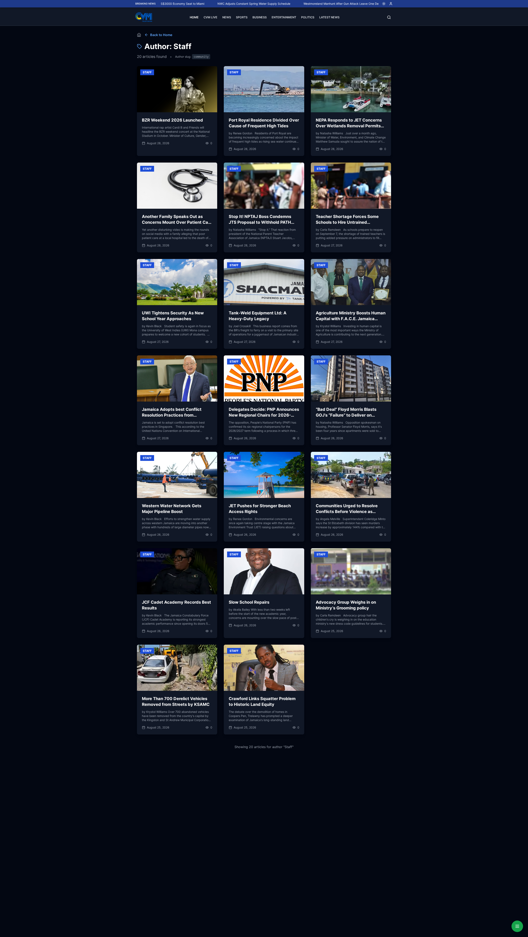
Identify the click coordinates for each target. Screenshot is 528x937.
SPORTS (242, 17)
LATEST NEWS (329, 17)
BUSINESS (259, 17)
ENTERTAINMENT (284, 17)
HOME (194, 17)
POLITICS (307, 17)
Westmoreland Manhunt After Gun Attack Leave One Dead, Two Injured (313, 3)
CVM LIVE (210, 17)
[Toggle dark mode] (382, 4)
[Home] (139, 35)
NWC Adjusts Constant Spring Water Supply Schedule (215, 3)
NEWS (226, 17)
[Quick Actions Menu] (517, 926)
